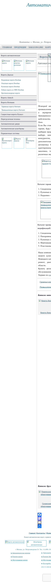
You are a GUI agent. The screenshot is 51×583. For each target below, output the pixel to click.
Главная (7, 47)
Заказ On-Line (36, 47)
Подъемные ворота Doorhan (11, 80)
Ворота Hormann (7, 102)
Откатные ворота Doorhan (10, 83)
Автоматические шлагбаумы (12, 128)
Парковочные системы (10, 133)
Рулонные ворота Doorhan (10, 86)
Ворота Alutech (7, 97)
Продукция (20, 47)
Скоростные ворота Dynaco (12, 114)
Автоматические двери (10, 124)
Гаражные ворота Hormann (11, 107)
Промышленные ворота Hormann (13, 110)
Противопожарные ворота (10, 93)
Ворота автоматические (10, 55)
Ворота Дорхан (7, 74)
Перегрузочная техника (10, 119)
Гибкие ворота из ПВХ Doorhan (12, 90)
